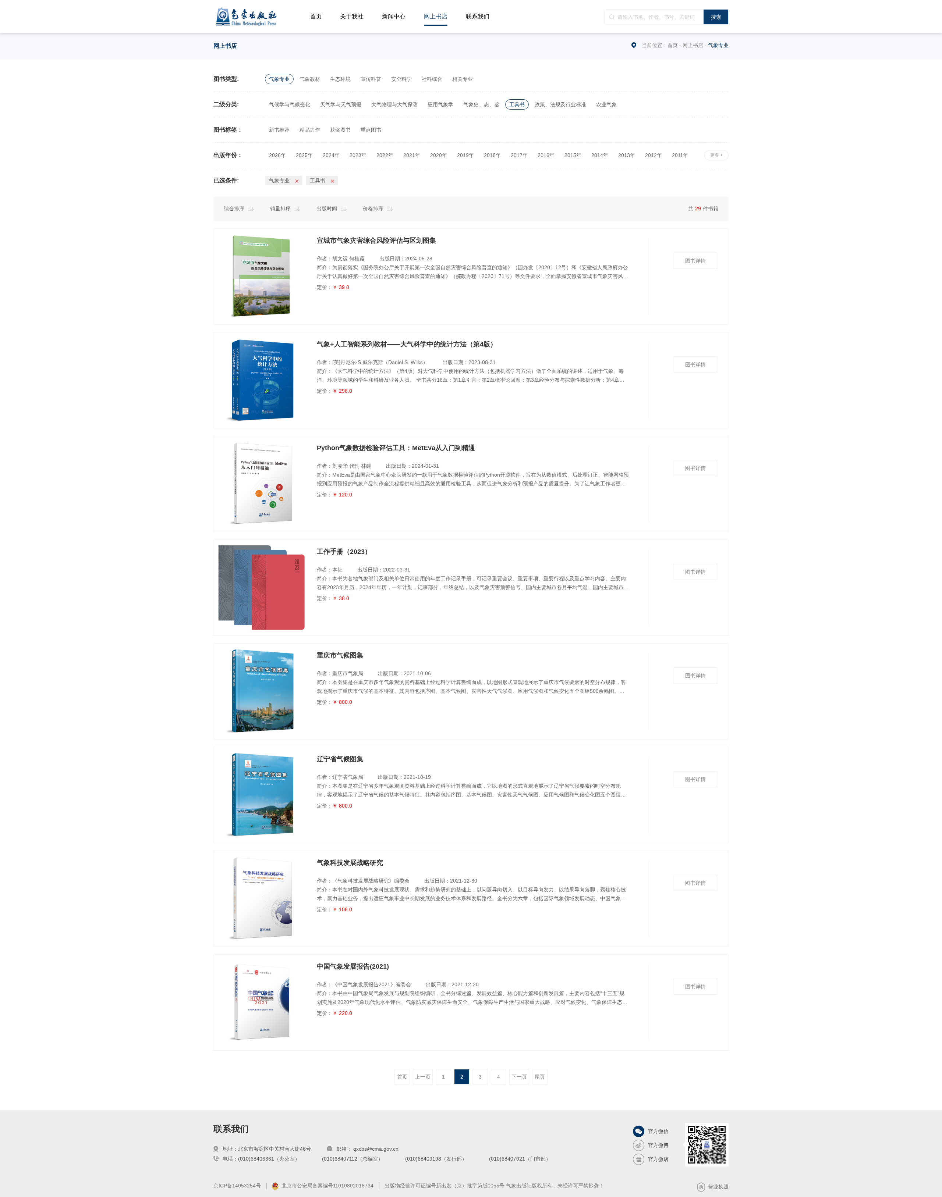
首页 (316, 16)
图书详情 (695, 261)
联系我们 (477, 16)
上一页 (423, 1077)
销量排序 (280, 208)
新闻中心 (394, 16)
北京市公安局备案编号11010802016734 (327, 1186)
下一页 (519, 1077)
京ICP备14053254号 (237, 1186)
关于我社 (352, 16)
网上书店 (435, 16)
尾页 (540, 1077)
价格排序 (373, 208)
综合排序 (234, 208)
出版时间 (326, 208)
